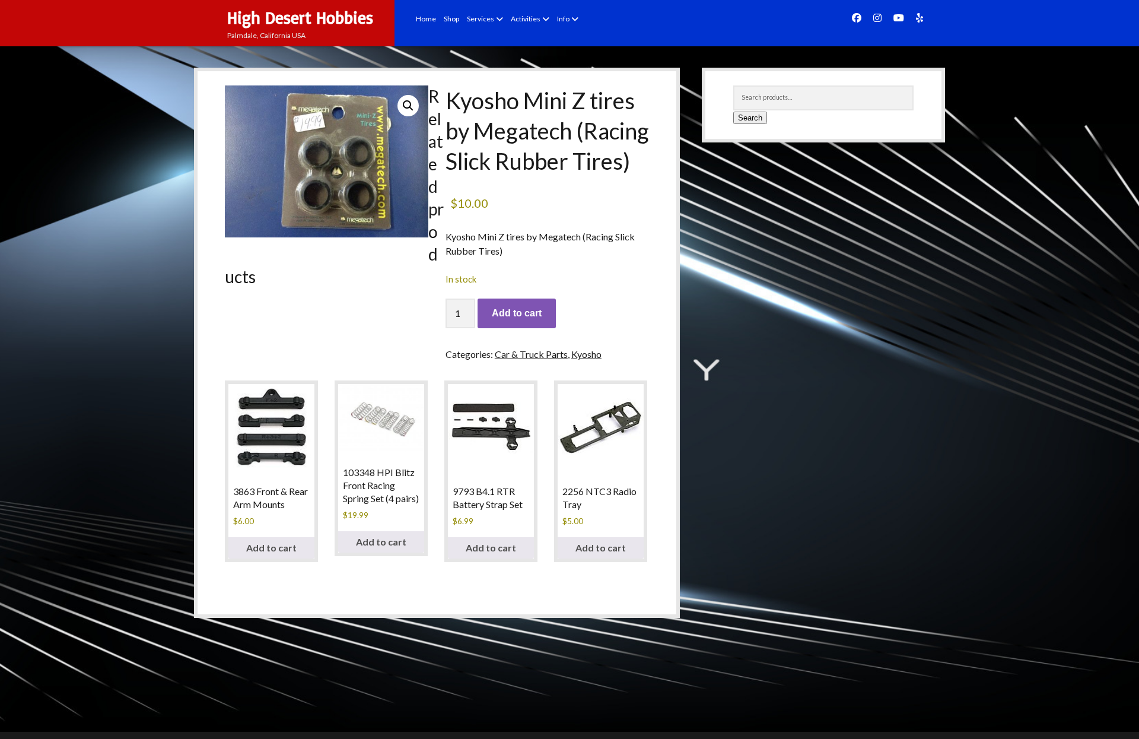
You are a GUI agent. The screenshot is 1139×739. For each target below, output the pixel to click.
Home (426, 18)
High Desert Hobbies (300, 17)
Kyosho (586, 354)
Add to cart (517, 313)
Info (563, 18)
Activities (525, 18)
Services (480, 18)
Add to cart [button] (271, 547)
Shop (451, 18)
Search (750, 117)
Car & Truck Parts (531, 354)
